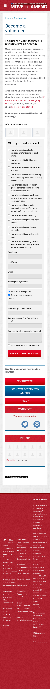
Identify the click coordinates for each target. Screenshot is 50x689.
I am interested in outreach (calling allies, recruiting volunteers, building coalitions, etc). (26, 178)
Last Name (12, 262)
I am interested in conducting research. (23, 228)
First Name (12, 252)
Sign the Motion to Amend (25, 391)
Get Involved (20, 18)
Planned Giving (23, 608)
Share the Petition (10, 614)
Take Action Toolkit (24, 548)
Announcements (9, 583)
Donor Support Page (25, 611)
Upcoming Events (9, 585)
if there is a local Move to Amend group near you (25, 100)
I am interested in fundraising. (24, 215)
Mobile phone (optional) (18, 282)
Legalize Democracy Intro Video (23, 559)
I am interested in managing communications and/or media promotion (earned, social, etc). (24, 208)
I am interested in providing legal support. (25, 221)
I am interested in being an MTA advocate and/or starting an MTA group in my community (25, 244)
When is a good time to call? (20, 308)
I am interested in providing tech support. (25, 235)
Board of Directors (10, 571)
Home (8, 18)
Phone (11, 299)
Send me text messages (21, 295)
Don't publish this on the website (25, 345)
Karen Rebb (12, 460)
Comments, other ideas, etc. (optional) (24, 331)
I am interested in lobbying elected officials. (26, 168)
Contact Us (7, 574)
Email (10, 272)
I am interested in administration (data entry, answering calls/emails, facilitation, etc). (26, 198)
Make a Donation (23, 606)
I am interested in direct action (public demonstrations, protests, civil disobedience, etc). (25, 188)
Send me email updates (21, 291)
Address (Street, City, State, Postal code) (23, 319)
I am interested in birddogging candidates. (24, 161)
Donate (25, 401)
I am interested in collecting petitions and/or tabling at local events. (24, 153)
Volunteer (25, 381)
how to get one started (22, 107)
